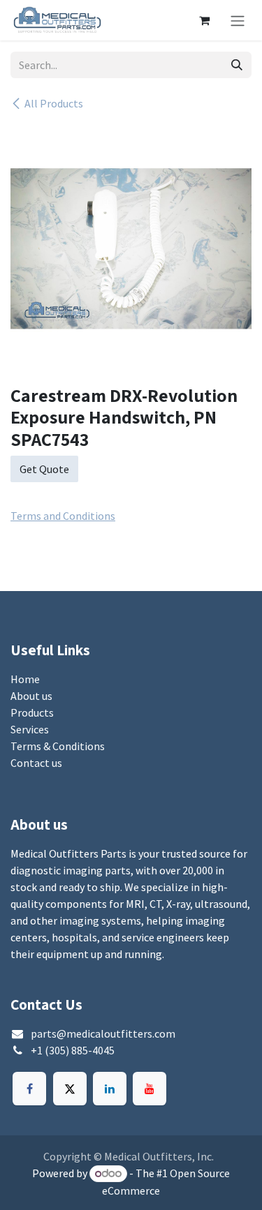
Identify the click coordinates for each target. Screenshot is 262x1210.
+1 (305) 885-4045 (73, 1050)
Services (29, 729)
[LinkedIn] (109, 1088)
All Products (53, 103)
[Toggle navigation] (238, 20)
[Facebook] (29, 1088)
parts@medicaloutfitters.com (103, 1033)
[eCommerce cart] (204, 20)
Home (25, 679)
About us (31, 696)
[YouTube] (149, 1088)
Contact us (36, 763)
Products (32, 712)
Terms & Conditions (57, 746)
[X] (70, 1088)
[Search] (237, 65)
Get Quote (44, 469)
